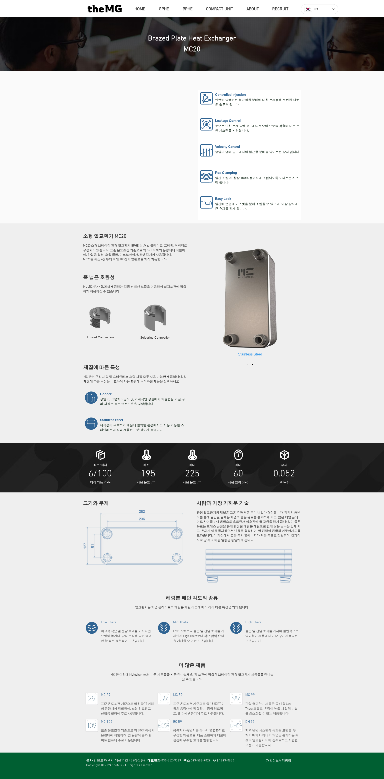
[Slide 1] (247, 364)
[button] (256, 9)
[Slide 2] (252, 364)
